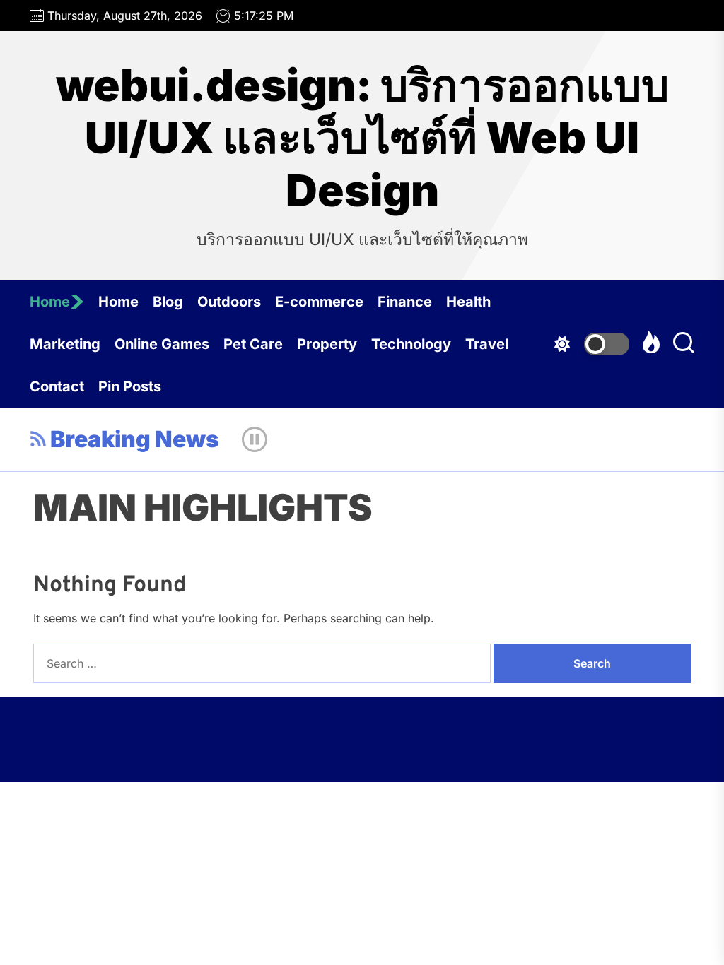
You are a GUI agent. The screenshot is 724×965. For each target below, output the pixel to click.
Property (327, 344)
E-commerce (319, 301)
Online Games (162, 344)
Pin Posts (129, 386)
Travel (486, 344)
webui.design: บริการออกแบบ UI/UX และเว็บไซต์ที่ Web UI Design (362, 138)
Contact (57, 386)
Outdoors (229, 301)
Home (50, 301)
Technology (411, 344)
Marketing (65, 344)
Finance (405, 301)
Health (468, 301)
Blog (168, 301)
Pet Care (253, 344)
